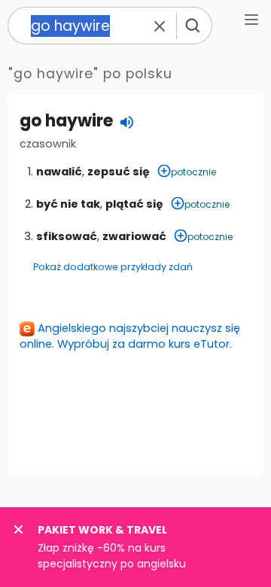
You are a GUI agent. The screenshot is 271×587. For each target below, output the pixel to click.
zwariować (134, 236)
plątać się (134, 203)
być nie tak (68, 203)
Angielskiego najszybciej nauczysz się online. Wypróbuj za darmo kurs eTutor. (130, 336)
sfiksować (66, 236)
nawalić (59, 171)
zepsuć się (118, 171)
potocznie (193, 172)
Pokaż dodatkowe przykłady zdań (113, 266)
